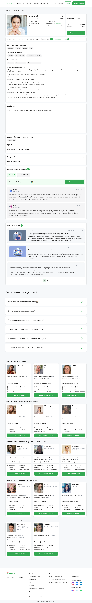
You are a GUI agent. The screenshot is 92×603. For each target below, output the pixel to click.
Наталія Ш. (21, 406)
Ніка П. (46, 484)
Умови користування (55, 576)
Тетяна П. (47, 524)
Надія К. (75, 366)
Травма (18, 48)
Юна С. (19, 446)
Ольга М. (20, 366)
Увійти (68, 3)
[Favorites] (56, 3)
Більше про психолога (18, 395)
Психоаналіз (11, 140)
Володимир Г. (22, 524)
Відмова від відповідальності (58, 582)
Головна (7, 10)
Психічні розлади (19, 55)
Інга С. (46, 366)
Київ (22, 10)
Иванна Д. (20, 484)
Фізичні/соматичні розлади (34, 55)
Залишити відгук (74, 182)
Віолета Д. (48, 406)
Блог (30, 591)
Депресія (10, 48)
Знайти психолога (79, 3)
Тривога (25, 48)
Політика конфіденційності (57, 579)
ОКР (31, 48)
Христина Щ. (76, 484)
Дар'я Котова (59, 23)
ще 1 (35, 380)
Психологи (16, 10)
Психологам (33, 579)
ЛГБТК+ (10, 55)
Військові (10, 63)
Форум (31, 582)
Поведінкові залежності (34, 63)
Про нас (31, 585)
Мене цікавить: (71, 16)
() (11, 174)
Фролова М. (76, 406)
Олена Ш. (75, 446)
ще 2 (63, 380)
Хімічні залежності (20, 63)
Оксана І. (47, 446)
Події (30, 594)
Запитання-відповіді (35, 597)
